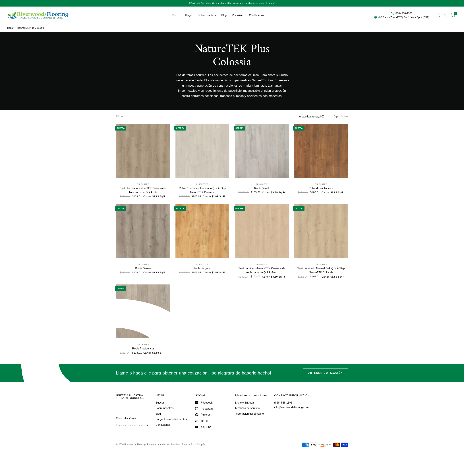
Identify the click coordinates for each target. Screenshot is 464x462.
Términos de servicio (247, 408)
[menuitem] (175, 15)
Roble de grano (202, 268)
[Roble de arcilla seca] (321, 151)
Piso (174, 15)
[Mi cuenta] (445, 15)
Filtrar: (120, 116)
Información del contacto (249, 413)
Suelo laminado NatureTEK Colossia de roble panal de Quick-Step (261, 270)
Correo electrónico (126, 418)
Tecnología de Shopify (193, 444)
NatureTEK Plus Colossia (30, 28)
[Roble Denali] (262, 151)
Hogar (188, 15)
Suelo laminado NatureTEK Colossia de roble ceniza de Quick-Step (143, 190)
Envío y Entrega (244, 402)
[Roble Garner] (143, 231)
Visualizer (238, 15)
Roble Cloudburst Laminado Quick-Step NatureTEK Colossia (202, 190)
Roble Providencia (143, 348)
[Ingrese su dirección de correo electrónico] (146, 425)
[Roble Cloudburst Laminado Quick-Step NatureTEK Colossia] (202, 151)
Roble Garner (143, 268)
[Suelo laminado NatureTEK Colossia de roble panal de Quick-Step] (262, 231)
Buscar (160, 402)
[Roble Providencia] (143, 311)
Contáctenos (256, 15)
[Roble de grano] (202, 231)
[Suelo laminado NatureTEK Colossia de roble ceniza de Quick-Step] (143, 151)
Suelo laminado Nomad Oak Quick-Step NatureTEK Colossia (321, 270)
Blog (224, 15)
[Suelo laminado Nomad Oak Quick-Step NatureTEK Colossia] (321, 231)
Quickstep (143, 184)
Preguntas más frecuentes (171, 419)
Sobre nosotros (207, 15)
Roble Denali (261, 188)
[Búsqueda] (438, 15)
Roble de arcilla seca (321, 188)
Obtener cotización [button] (325, 373)
